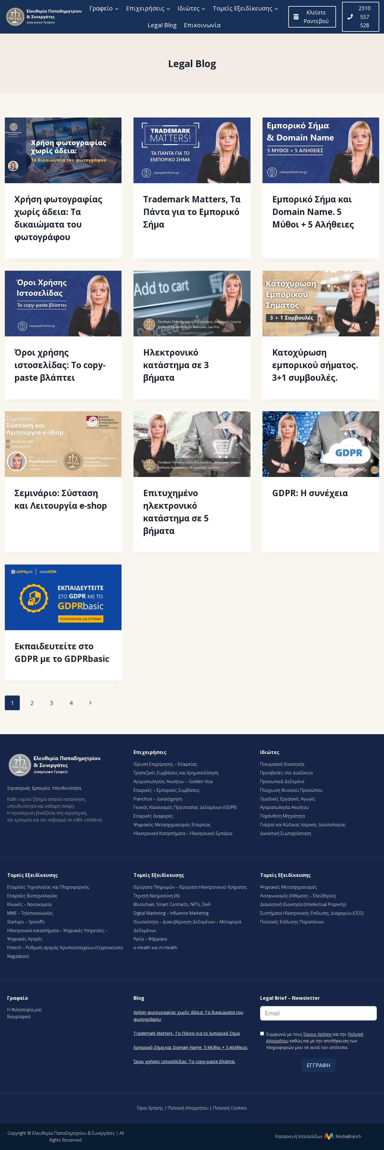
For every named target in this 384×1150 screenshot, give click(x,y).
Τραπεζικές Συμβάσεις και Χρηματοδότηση (176, 773)
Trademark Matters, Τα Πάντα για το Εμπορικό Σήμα (192, 211)
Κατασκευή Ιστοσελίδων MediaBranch (318, 1136)
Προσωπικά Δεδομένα (282, 781)
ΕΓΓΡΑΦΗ (318, 1065)
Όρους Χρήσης (317, 1034)
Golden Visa (200, 781)
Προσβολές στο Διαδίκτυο (286, 773)
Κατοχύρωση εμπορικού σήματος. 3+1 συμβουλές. (315, 365)
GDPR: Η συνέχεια (310, 493)
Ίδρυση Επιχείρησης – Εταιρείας (165, 764)
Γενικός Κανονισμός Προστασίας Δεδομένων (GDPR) (185, 807)
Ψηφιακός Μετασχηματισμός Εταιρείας (172, 824)
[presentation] (63, 150)
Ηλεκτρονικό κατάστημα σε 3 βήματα (176, 365)
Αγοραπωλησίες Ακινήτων (159, 781)
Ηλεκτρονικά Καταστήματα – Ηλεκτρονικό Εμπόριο (183, 833)
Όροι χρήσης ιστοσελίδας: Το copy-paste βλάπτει (60, 365)
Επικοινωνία (202, 25)
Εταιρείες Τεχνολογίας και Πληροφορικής (48, 887)
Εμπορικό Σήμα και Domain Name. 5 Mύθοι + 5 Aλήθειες (313, 211)
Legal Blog (162, 25)
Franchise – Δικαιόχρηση (158, 799)
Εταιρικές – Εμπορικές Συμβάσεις (167, 790)
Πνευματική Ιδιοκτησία (282, 764)
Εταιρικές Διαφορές (153, 816)
